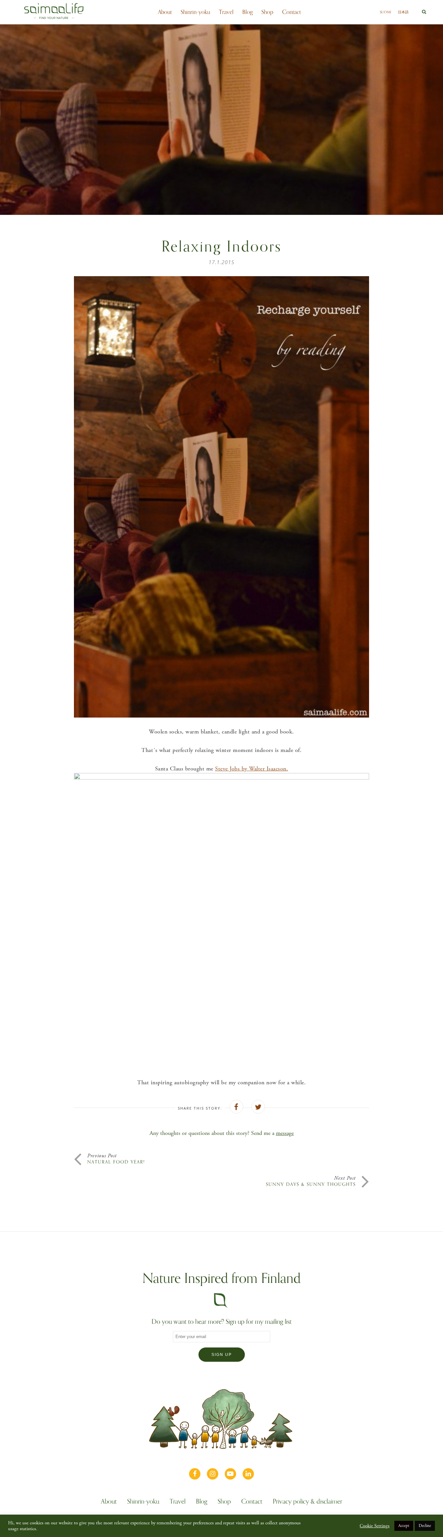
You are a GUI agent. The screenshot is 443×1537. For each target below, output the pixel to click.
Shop (267, 12)
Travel (226, 12)
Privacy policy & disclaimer (307, 1502)
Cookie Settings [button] (374, 1526)
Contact (291, 12)
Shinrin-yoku (195, 12)
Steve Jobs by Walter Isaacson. (251, 768)
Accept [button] (403, 1526)
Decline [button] (425, 1526)
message (285, 1133)
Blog (247, 12)
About (165, 12)
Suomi (385, 12)
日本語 (403, 12)
